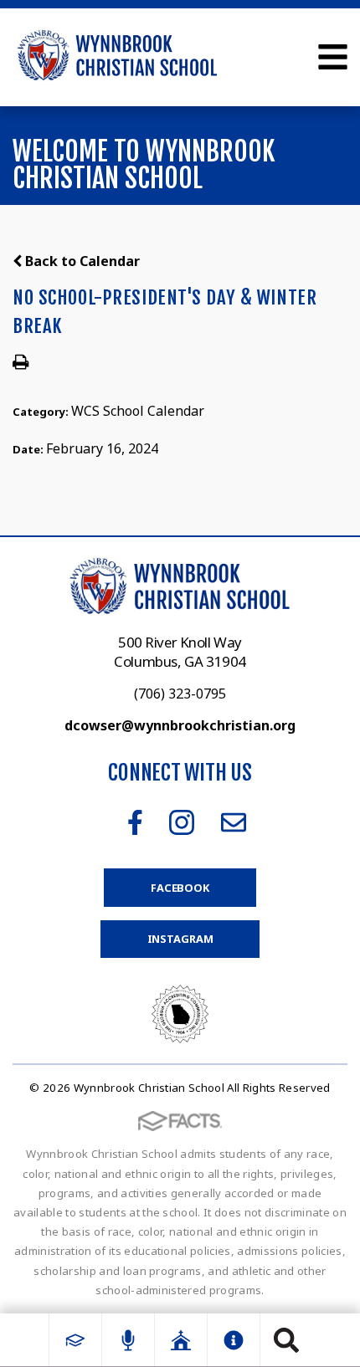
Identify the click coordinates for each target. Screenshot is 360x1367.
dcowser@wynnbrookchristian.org (180, 725)
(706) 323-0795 (180, 693)
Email (233, 822)
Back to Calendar (81, 261)
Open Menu (332, 56)
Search (286, 1340)
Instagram (181, 822)
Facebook (135, 822)
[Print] (20, 363)
